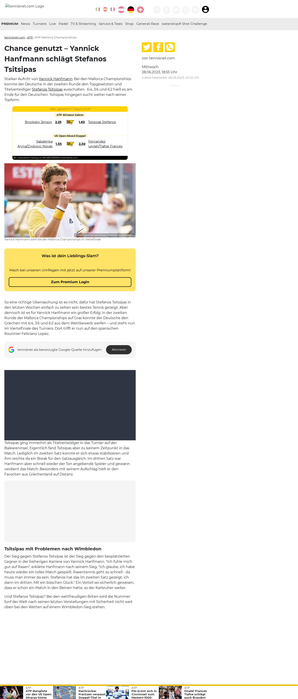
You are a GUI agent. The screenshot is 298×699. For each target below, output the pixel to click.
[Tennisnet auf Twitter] (176, 10)
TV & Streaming (83, 24)
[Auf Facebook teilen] (158, 47)
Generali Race (147, 24)
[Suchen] (157, 10)
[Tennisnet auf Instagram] (186, 10)
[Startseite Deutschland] (24, 6)
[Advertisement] (70, 511)
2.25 (58, 122)
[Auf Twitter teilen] (147, 47)
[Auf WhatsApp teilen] (170, 47)
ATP (30, 37)
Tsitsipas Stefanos (102, 122)
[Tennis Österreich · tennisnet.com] (121, 10)
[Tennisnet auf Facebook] (166, 10)
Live (52, 24)
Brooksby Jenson (38, 122)
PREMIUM (9, 24)
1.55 (59, 144)
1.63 (82, 122)
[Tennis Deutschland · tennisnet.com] (131, 10)
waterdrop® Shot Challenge (184, 24)
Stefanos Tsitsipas (47, 89)
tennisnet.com (14, 37)
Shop (129, 24)
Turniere (39, 24)
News (25, 24)
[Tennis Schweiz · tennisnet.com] (140, 10)
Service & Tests (110, 24)
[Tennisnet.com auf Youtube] (195, 10)
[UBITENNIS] (98, 9)
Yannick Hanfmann (55, 79)
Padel (63, 24)
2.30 (82, 144)
